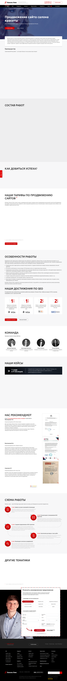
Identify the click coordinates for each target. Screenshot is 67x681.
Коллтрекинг (31, 656)
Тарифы (18, 653)
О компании (53, 651)
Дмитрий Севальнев (11, 348)
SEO (6, 651)
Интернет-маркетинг (8, 664)
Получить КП (39, 630)
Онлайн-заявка (58, 2)
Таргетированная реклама (33, 661)
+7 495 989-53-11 (48, 1)
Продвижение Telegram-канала (32, 664)
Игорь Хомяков (41, 348)
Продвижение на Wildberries (44, 656)
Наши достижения (23, 319)
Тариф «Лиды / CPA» (9, 656)
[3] (50, 678)
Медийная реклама (43, 661)
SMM (29, 659)
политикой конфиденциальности (41, 633)
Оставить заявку (9, 28)
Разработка (19, 661)
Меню (1, 174)
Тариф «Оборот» (8, 658)
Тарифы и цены (8, 653)
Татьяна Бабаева (55, 348)
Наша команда (54, 656)
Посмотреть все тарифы (11, 243)
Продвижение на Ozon (43, 658)
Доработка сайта (19, 656)
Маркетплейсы (42, 651)
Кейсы (53, 653)
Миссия (53, 658)
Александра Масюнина (26, 348)
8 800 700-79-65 (47, 3)
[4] (51, 678)
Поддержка (19, 651)
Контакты (53, 661)
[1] (48, 678)
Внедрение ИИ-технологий (44, 663)
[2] (49, 678)
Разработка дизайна (20, 666)
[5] (52, 678)
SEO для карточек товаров (44, 653)
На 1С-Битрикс (19, 663)
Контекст (29, 651)
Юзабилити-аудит (20, 658)
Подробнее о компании (10, 319)
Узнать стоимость (20, 28)
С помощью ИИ (8, 661)
